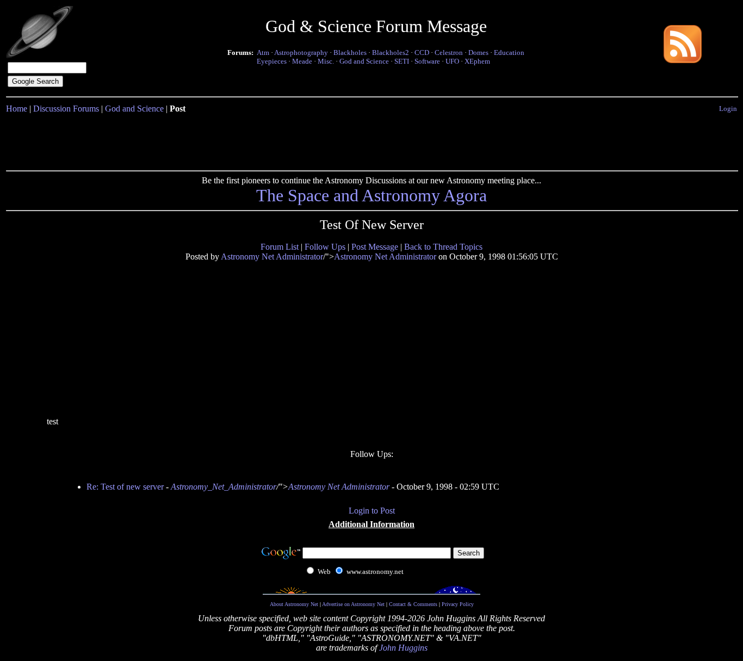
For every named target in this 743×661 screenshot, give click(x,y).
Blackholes (350, 52)
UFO (452, 61)
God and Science (364, 61)
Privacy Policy (458, 604)
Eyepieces (272, 61)
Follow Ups (325, 246)
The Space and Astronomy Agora (371, 195)
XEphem (477, 61)
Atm (263, 52)
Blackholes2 (390, 52)
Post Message (374, 246)
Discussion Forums (66, 108)
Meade (302, 61)
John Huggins (403, 647)
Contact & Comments (413, 604)
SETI (401, 61)
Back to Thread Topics (443, 246)
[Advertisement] (371, 139)
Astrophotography (301, 52)
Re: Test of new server (125, 486)
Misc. (326, 61)
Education (509, 52)
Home (16, 108)
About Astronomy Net (294, 604)
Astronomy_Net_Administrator (223, 486)
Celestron (449, 52)
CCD (421, 52)
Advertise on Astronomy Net (353, 604)
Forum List (280, 246)
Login (728, 108)
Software (427, 61)
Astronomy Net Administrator (272, 256)
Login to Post (372, 510)
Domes (478, 52)
